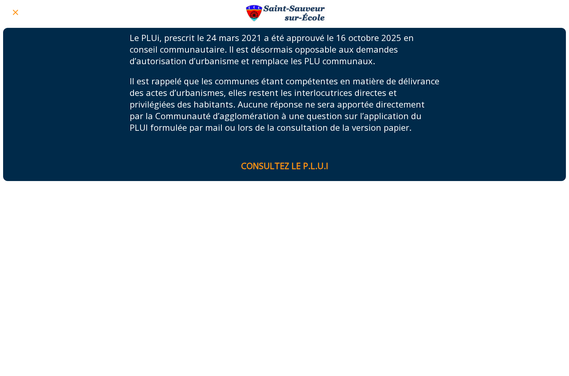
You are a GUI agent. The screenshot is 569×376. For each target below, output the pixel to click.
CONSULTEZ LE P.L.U (282, 165)
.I (326, 165)
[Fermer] (15, 12)
